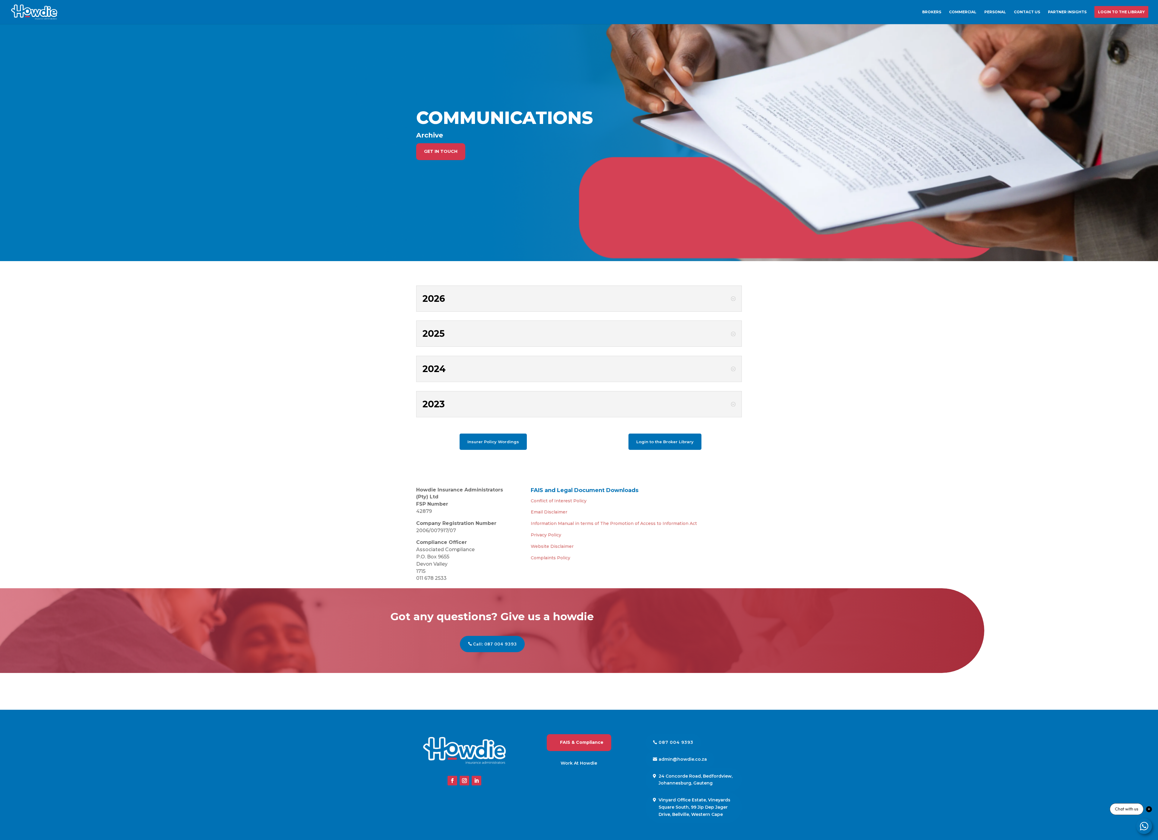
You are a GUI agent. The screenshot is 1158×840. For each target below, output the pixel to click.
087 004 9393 (676, 742)
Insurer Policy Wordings (493, 441)
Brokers (931, 12)
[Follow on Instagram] (464, 780)
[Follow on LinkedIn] (476, 780)
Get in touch (440, 151)
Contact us (1027, 12)
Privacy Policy (546, 535)
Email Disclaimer (549, 512)
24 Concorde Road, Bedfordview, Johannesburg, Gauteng (695, 779)
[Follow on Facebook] (452, 780)
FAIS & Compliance (581, 742)
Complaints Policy (550, 558)
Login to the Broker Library (665, 441)
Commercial (962, 12)
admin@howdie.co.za (683, 759)
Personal (995, 12)
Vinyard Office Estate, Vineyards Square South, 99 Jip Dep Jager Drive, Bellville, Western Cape (694, 807)
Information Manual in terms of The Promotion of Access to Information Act (614, 523)
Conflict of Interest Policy (559, 501)
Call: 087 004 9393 (495, 644)
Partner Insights (1067, 12)
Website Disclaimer (552, 546)
